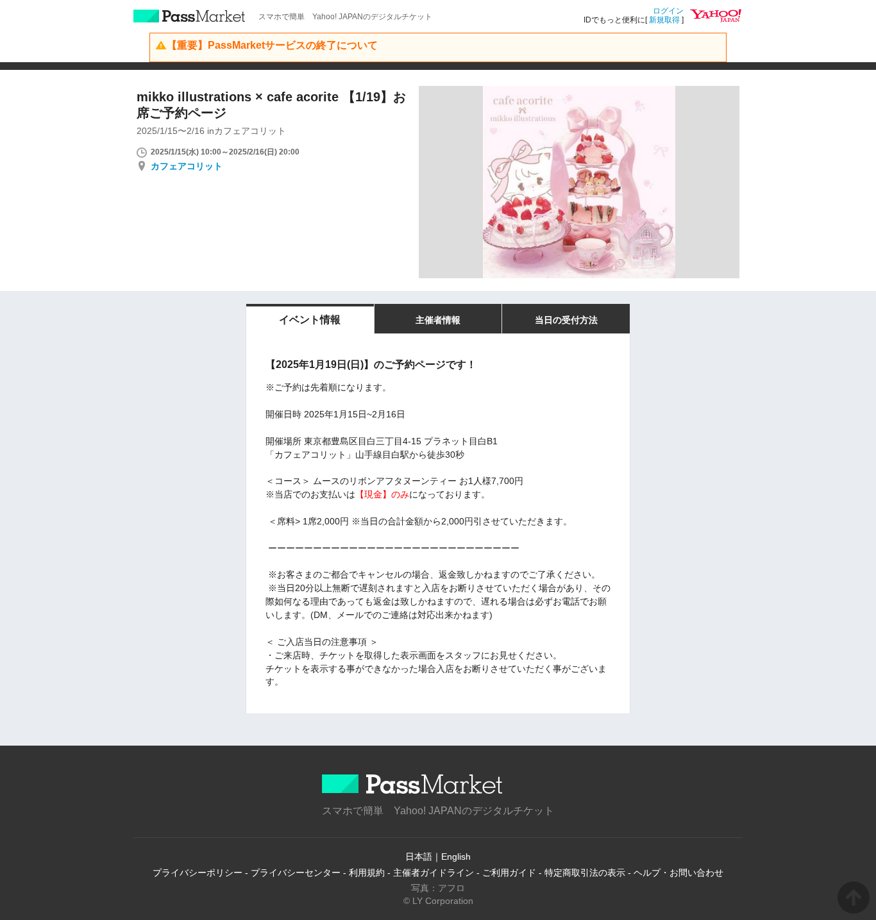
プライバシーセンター (296, 872)
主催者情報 (438, 320)
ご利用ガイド (509, 872)
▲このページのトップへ (854, 898)
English (456, 856)
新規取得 (664, 19)
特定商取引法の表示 (584, 872)
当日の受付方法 (566, 320)
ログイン (668, 10)
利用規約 (367, 872)
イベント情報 (310, 319)
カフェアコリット (187, 166)
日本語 (418, 856)
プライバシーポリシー (197, 872)
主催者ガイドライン (433, 872)
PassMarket (189, 16)
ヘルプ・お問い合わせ (678, 872)
